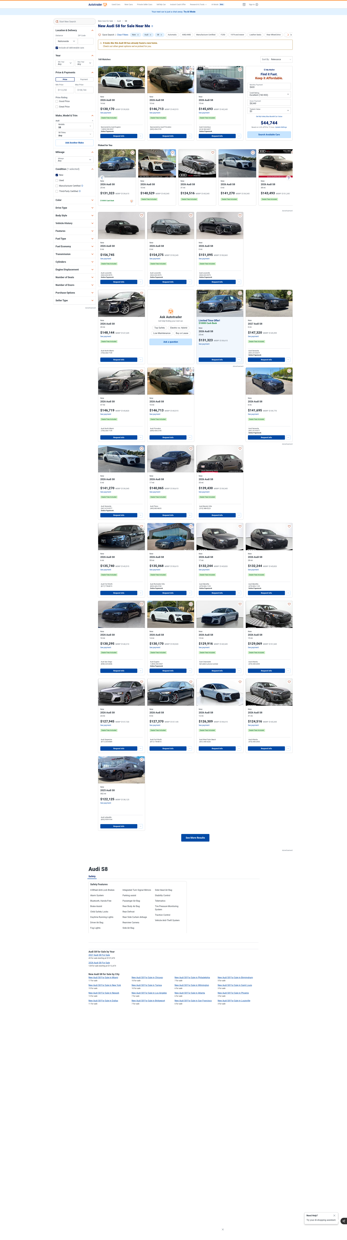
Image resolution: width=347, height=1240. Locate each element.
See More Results (195, 837)
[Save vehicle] (141, 69)
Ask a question (170, 342)
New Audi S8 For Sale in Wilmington (192, 985)
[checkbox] (63, 102)
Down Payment (255, 101)
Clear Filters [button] (122, 34)
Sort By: (265, 59)
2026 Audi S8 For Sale (99, 962)
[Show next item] (238, 303)
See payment (105, 113)
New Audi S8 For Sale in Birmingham (235, 977)
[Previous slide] (102, 178)
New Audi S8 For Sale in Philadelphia (192, 977)
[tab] (92, 876)
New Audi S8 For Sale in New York (105, 985)
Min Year (61, 62)
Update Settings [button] (281, 127)
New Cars (129, 4)
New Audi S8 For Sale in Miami (103, 977)
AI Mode (217, 4)
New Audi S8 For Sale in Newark (104, 993)
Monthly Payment (256, 85)
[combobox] (74, 21)
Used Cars (116, 4)
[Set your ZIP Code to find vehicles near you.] (152, 26)
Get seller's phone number (208, 664)
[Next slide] (288, 178)
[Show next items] (288, 34)
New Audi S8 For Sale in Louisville (234, 1000)
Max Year (81, 62)
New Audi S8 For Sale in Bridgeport (148, 1000)
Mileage (61, 158)
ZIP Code (82, 35)
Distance (59, 35)
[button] (244, 4)
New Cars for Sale (105, 21)
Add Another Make (74, 142)
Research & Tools (197, 4)
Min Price (59, 85)
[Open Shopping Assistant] (343, 1221)
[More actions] (140, 136)
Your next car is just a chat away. (173, 11)
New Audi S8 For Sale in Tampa (147, 985)
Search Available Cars (269, 134)
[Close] (334, 1215)
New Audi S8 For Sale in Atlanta (190, 993)
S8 (126, 21)
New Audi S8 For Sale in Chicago (147, 977)
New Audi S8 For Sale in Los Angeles (149, 993)
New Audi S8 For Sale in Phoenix (233, 993)
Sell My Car (161, 4)
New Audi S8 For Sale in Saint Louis (235, 985)
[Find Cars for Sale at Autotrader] (98, 4)
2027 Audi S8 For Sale (99, 955)
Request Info (118, 136)
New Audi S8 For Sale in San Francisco (193, 1000)
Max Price (79, 85)
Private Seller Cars (144, 4)
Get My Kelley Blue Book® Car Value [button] (269, 116)
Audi (119, 21)
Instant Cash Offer (178, 4)
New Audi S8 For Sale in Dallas (103, 1000)
